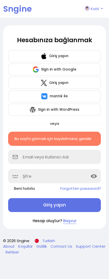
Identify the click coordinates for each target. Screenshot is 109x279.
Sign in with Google (58, 69)
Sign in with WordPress (58, 109)
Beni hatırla (24, 188)
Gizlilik (42, 246)
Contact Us (61, 246)
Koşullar (26, 246)
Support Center (90, 246)
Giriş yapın (58, 55)
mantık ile (58, 96)
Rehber (12, 252)
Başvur (70, 220)
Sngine (17, 8)
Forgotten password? (80, 188)
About (9, 246)
